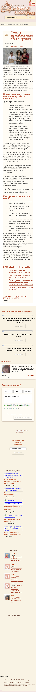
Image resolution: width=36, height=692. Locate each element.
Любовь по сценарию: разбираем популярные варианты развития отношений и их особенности (18, 320)
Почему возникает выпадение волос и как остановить (20, 276)
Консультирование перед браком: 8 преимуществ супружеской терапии (18, 349)
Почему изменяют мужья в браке (21, 285)
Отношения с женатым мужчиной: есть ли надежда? (19, 271)
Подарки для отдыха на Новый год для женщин (18, 335)
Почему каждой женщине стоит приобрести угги (16, 599)
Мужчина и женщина (24, 24)
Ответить (31, 375)
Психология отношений (12, 24)
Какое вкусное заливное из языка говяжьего (12, 493)
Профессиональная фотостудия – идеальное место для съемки (16, 559)
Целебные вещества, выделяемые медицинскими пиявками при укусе (16, 589)
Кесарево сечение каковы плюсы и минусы (12, 520)
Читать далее (18, 326)
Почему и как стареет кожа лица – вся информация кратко (21, 281)
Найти (29, 17)
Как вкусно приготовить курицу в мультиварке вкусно (13, 533)
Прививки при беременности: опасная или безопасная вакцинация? (13, 507)
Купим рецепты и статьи (21, 431)
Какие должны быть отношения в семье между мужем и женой (12, 481)
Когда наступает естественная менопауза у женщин (17, 578)
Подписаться (18, 452)
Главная (3, 24)
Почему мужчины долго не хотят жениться (21, 289)
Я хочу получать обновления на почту (18, 414)
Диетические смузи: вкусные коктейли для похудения (16, 569)
